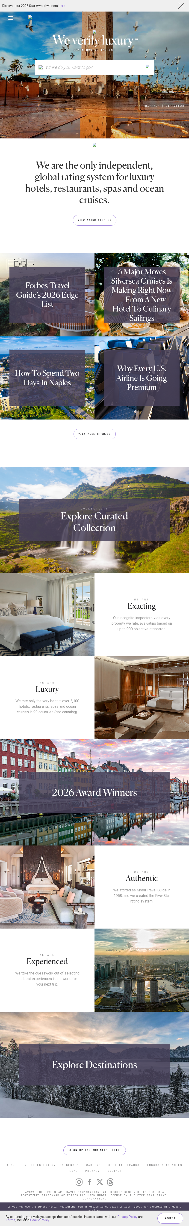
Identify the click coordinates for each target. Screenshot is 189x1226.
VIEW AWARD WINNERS (95, 220)
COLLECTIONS (95, 508)
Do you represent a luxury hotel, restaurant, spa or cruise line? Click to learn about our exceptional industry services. (94, 1208)
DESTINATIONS (147, 106)
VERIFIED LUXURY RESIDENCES (52, 1165)
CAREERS (93, 1165)
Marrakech (175, 106)
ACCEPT (170, 1218)
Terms (10, 1220)
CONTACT (114, 1170)
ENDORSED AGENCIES (164, 1165)
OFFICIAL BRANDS (123, 1165)
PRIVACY (92, 1170)
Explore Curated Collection (94, 521)
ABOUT (12, 1165)
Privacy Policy (127, 1217)
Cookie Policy (39, 1220)
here (62, 6)
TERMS (72, 1170)
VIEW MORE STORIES (94, 433)
